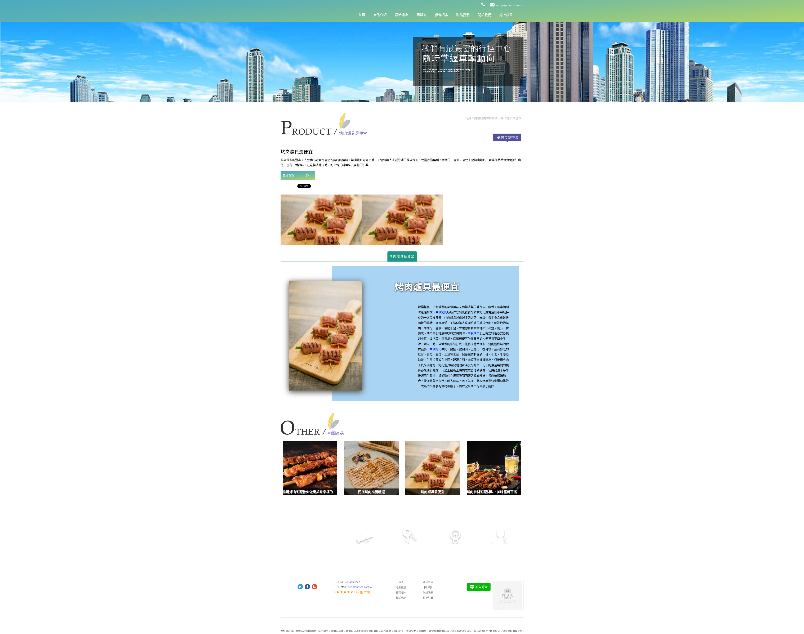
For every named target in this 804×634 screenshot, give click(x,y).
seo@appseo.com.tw (509, 5)
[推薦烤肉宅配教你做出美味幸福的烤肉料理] (310, 468)
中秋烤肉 (441, 312)
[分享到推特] (300, 586)
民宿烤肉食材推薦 (507, 137)
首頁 (361, 15)
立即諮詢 (289, 175)
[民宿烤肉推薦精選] (371, 468)
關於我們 (484, 15)
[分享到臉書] (307, 586)
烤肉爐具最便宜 (402, 256)
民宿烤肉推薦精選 (371, 492)
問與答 (421, 15)
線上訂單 (506, 15)
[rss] (314, 586)
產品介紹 (380, 15)
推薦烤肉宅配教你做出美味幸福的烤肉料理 (314, 492)
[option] (321, 220)
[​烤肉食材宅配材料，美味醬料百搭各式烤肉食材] (494, 468)
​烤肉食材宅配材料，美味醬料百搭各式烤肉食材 (502, 492)
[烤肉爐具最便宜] (432, 468)
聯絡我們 (463, 15)
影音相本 (441, 15)
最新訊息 (401, 15)
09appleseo (353, 582)
